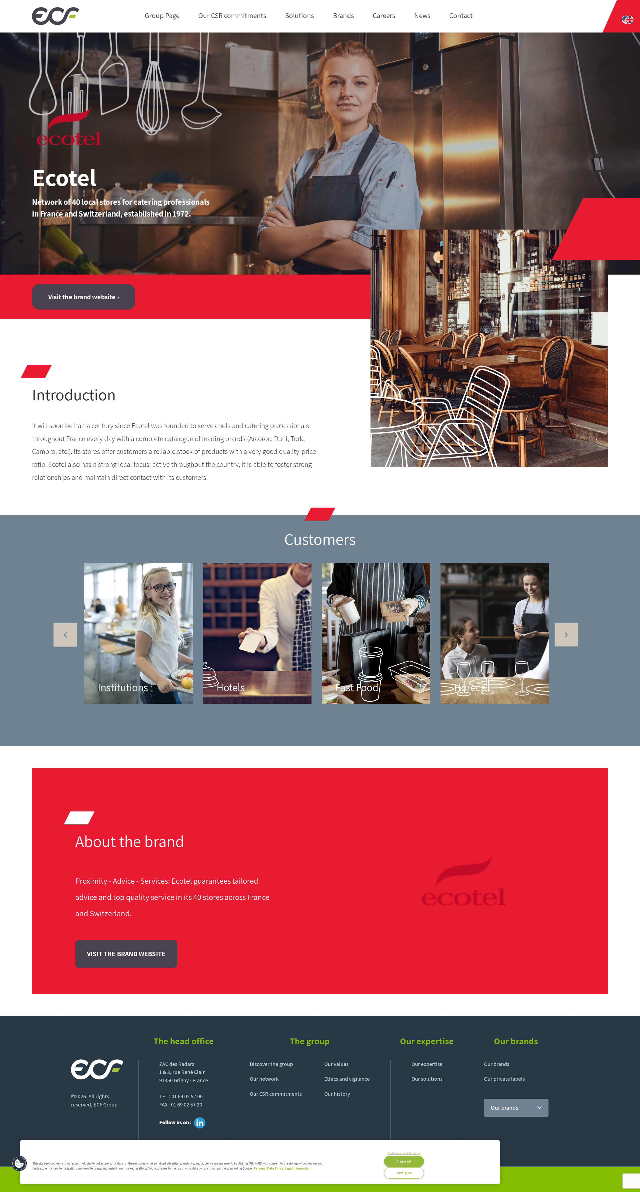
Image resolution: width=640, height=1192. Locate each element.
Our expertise (427, 1063)
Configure (404, 1172)
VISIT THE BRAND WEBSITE (126, 953)
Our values (336, 1063)
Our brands (496, 1063)
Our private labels (504, 1078)
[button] (19, 1163)
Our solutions (427, 1078)
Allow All (404, 1161)
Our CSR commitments (232, 15)
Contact (461, 15)
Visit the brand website (82, 296)
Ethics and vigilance (347, 1078)
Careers (384, 15)
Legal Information (297, 1168)
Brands (343, 15)
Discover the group (271, 1063)
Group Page (162, 15)
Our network (264, 1078)
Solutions (299, 15)
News (422, 15)
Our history (337, 1093)
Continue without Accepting (404, 1153)
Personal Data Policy (269, 1168)
